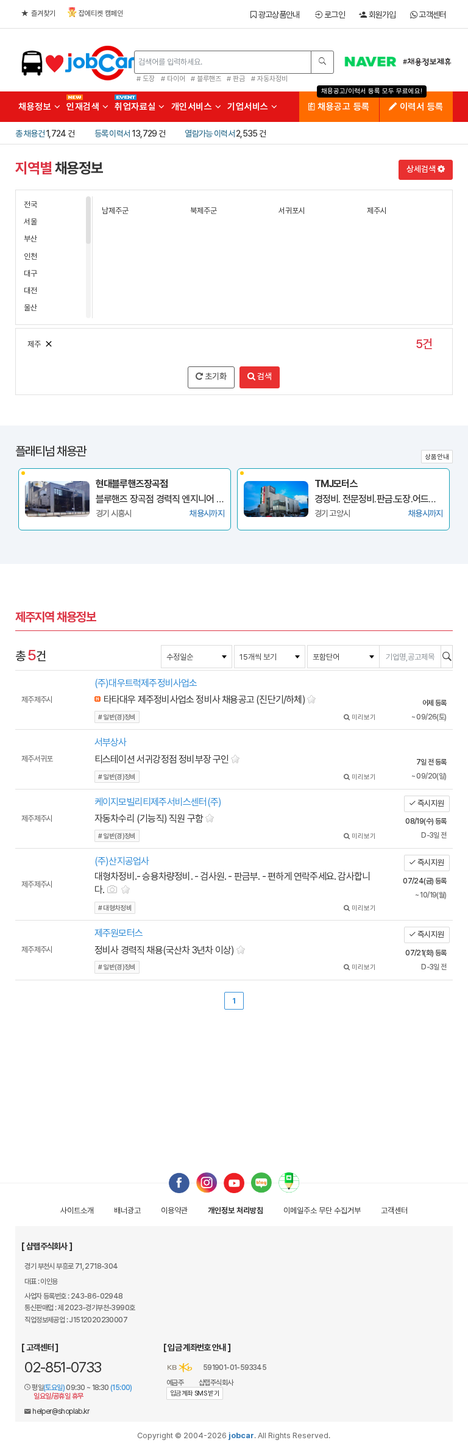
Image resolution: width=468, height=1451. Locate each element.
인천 (30, 256)
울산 (30, 307)
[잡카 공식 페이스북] (179, 1182)
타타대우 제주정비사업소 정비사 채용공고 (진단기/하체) (204, 699)
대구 (30, 273)
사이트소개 (77, 1210)
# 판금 (236, 78)
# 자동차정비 (269, 78)
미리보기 (363, 717)
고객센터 (432, 15)
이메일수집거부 (322, 1210)
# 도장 (145, 78)
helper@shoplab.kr (60, 1411)
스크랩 (312, 698)
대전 (30, 290)
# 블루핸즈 (206, 78)
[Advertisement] (233, 1079)
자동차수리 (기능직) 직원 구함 (148, 818)
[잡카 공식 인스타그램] (206, 1182)
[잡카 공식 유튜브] (234, 1182)
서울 (30, 221)
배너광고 (127, 1210)
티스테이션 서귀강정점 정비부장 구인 (161, 759)
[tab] (234, 700)
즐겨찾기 (43, 13)
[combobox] (196, 656)
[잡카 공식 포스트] (288, 1182)
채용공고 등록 (342, 106)
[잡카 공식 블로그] (261, 1182)
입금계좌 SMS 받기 (194, 1393)
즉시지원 (430, 803)
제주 (34, 344)
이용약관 (174, 1210)
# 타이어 (173, 78)
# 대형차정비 (115, 908)
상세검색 (422, 169)
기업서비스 (249, 106)
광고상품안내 (277, 15)
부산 (30, 238)
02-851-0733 (62, 1367)
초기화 (215, 376)
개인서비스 (193, 106)
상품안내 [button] (437, 457)
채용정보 (36, 106)
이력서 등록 (420, 106)
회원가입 (381, 15)
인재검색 (84, 106)
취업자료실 (136, 106)
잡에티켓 (101, 13)
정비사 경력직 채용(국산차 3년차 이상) (164, 950)
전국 (30, 204)
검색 (263, 376)
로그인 (333, 15)
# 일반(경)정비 (117, 717)
